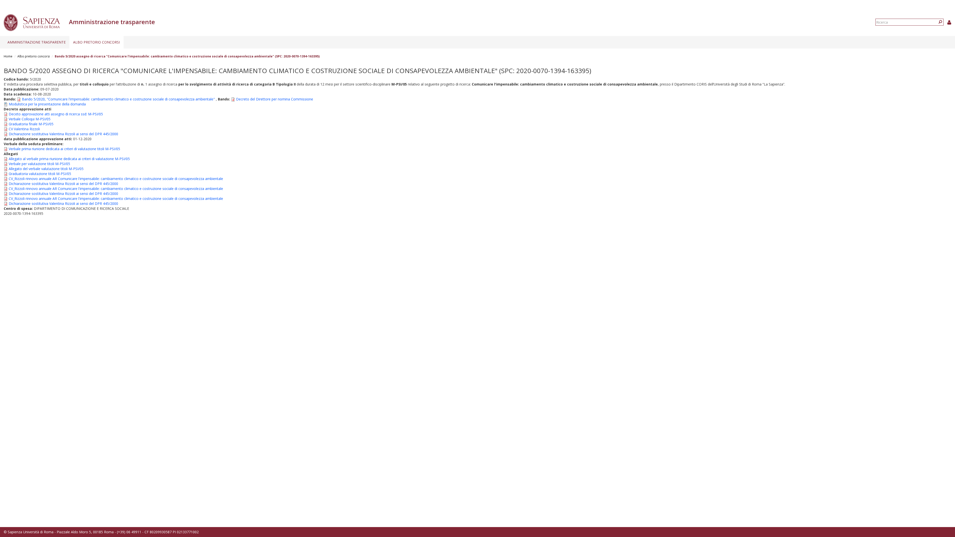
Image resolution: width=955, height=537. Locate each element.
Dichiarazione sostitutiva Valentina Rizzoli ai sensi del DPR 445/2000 (63, 134)
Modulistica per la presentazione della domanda (47, 104)
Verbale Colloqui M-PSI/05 (29, 119)
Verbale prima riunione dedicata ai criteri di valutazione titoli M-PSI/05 (64, 148)
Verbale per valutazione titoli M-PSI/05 (39, 163)
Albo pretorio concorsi (96, 42)
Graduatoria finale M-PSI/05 (31, 124)
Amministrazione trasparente (36, 42)
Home (8, 56)
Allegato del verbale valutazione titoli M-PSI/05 (46, 168)
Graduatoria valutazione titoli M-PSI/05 (40, 173)
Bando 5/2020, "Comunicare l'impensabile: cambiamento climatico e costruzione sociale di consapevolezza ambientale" (118, 99)
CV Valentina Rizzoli (24, 129)
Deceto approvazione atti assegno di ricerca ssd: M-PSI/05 (56, 114)
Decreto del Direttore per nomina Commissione (274, 99)
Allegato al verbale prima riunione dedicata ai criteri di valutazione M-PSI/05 (69, 158)
